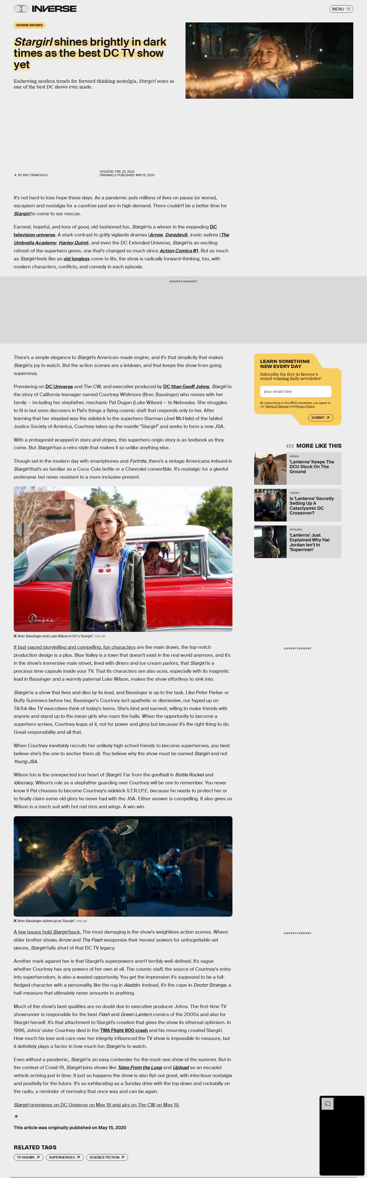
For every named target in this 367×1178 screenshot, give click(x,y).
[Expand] (325, 1100)
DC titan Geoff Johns (186, 386)
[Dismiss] (359, 1100)
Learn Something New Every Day (285, 363)
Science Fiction (104, 1157)
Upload (181, 1067)
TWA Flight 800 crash (124, 1030)
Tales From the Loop (140, 1067)
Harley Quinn (73, 243)
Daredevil (175, 235)
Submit (318, 417)
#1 (179, 251)
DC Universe (59, 386)
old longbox (77, 259)
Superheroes (62, 1157)
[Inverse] (54, 8)
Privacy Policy (305, 406)
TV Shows (26, 1157)
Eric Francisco (35, 175)
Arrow (156, 235)
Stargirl (22, 214)
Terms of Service (277, 406)
